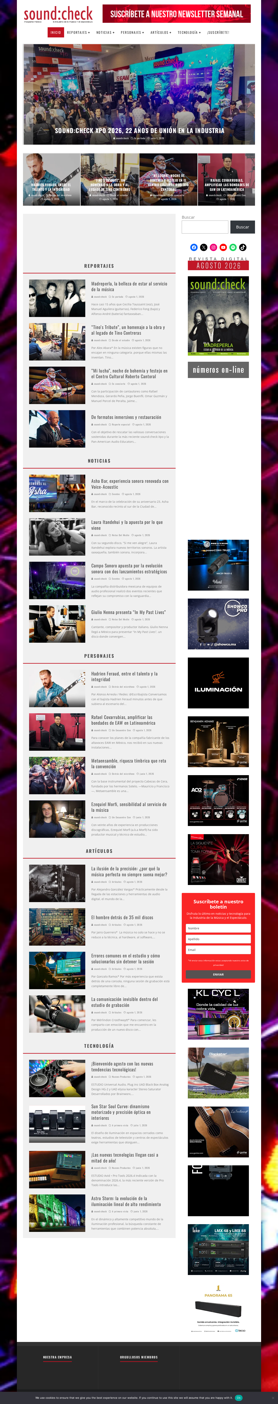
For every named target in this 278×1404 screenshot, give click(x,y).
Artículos (160, 32)
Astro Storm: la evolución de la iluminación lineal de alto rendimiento (126, 1201)
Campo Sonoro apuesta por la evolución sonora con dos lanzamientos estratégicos (129, 568)
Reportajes (77, 32)
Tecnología (188, 32)
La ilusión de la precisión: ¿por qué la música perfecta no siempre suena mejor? (129, 871)
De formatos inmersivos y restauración (126, 417)
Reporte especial (121, 424)
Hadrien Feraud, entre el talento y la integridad (124, 676)
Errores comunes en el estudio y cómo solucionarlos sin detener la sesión (125, 958)
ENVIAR (218, 974)
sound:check (100, 296)
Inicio (56, 32)
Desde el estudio (121, 340)
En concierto (118, 383)
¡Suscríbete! (218, 32)
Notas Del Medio (120, 535)
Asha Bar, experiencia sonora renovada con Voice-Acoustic (130, 483)
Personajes (131, 32)
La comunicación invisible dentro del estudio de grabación (124, 1002)
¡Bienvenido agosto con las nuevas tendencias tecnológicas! (122, 1066)
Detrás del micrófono (123, 686)
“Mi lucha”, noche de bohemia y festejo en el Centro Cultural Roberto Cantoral (129, 373)
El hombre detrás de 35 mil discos (122, 917)
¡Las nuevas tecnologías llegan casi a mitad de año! (124, 1157)
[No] (273, 1398)
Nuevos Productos (121, 1076)
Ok (239, 1397)
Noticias (104, 32)
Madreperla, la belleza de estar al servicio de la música (129, 286)
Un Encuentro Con (121, 730)
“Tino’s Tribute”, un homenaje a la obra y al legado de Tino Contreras (128, 330)
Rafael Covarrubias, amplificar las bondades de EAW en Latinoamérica (123, 720)
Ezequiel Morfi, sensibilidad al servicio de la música (129, 807)
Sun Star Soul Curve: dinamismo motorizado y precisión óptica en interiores (121, 1112)
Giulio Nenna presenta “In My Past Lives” (128, 612)
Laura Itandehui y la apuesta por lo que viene (127, 525)
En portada (117, 296)
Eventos (116, 494)
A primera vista (120, 1125)
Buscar (188, 217)
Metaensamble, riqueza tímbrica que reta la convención (128, 763)
